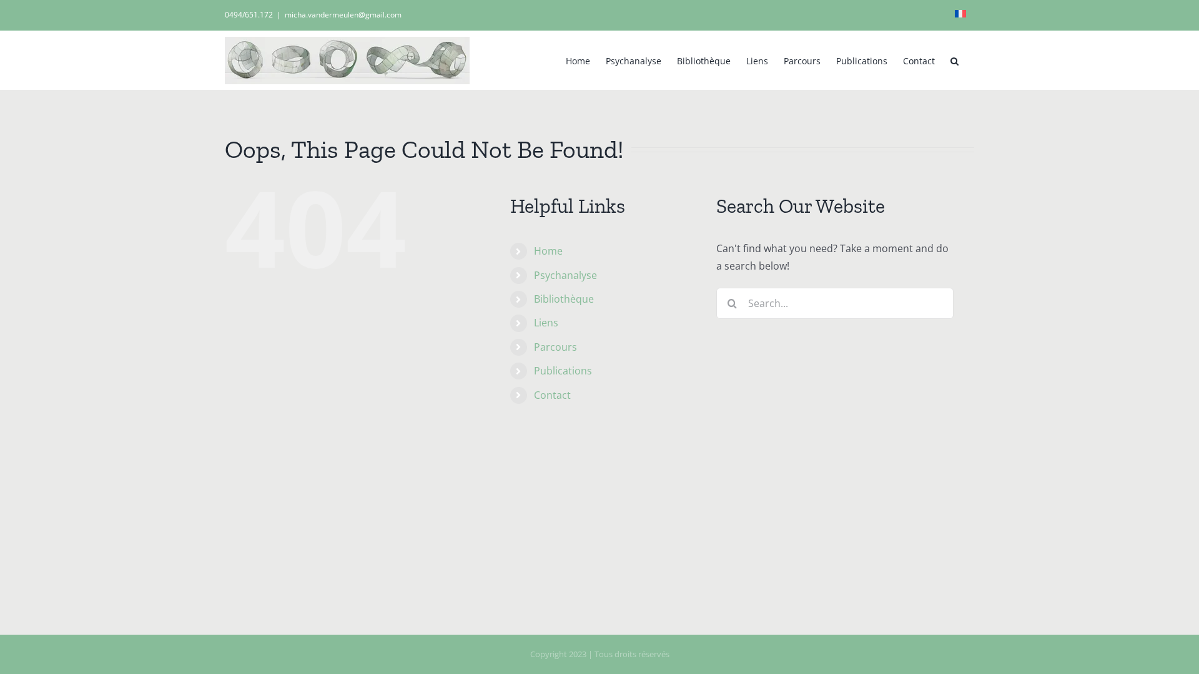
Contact (552, 395)
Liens (546, 323)
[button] (954, 60)
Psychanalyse (565, 275)
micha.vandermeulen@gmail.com (343, 14)
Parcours (555, 347)
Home (548, 251)
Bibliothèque (564, 299)
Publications (563, 371)
